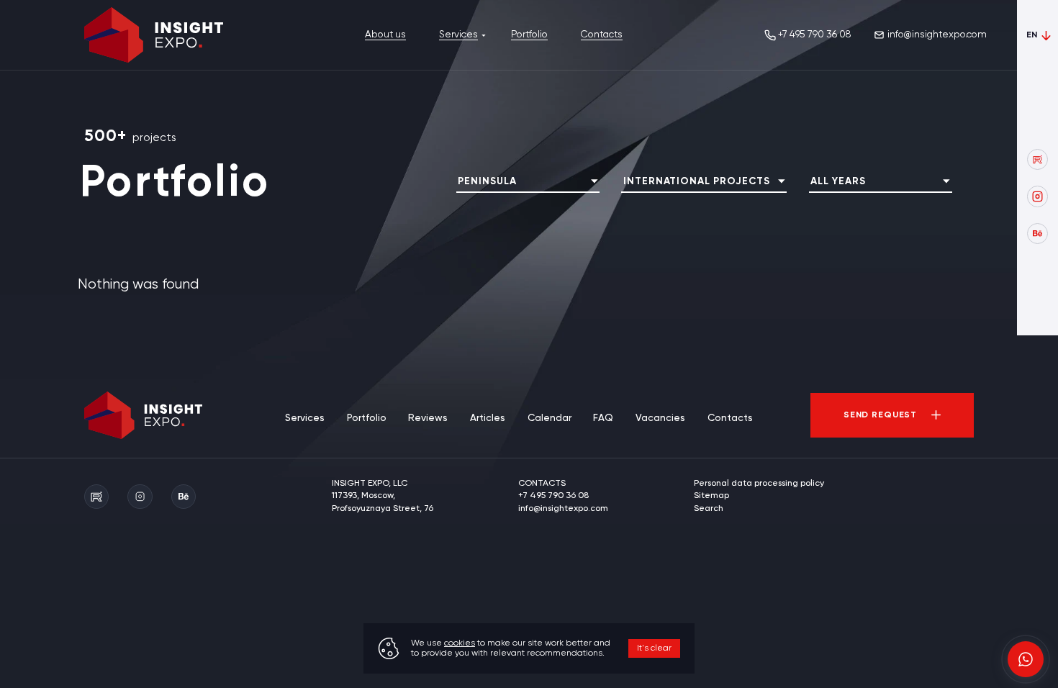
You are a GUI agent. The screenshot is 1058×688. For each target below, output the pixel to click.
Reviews (428, 418)
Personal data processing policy (759, 483)
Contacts (602, 35)
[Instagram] (1037, 196)
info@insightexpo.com (937, 35)
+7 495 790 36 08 (814, 35)
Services (458, 35)
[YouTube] (1037, 159)
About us (385, 35)
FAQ (603, 418)
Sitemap (711, 496)
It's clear (654, 648)
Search (708, 508)
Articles (487, 418)
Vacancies (660, 418)
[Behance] (1037, 233)
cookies (459, 643)
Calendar (549, 418)
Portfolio (529, 35)
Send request (880, 415)
